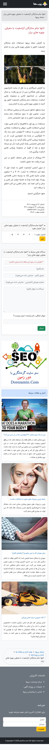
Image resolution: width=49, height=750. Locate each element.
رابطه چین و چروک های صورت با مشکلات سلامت (27, 499)
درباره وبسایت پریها (34, 681)
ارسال (41, 328)
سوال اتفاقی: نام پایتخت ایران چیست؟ (29, 315)
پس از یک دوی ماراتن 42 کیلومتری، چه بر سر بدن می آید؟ (24, 434)
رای (42, 238)
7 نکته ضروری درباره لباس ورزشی (33, 617)
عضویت (41, 729)
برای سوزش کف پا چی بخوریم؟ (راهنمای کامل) (28, 553)
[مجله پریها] (40, 4)
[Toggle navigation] (5, 3)
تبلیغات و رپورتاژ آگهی (33, 686)
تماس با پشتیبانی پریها (32, 691)
